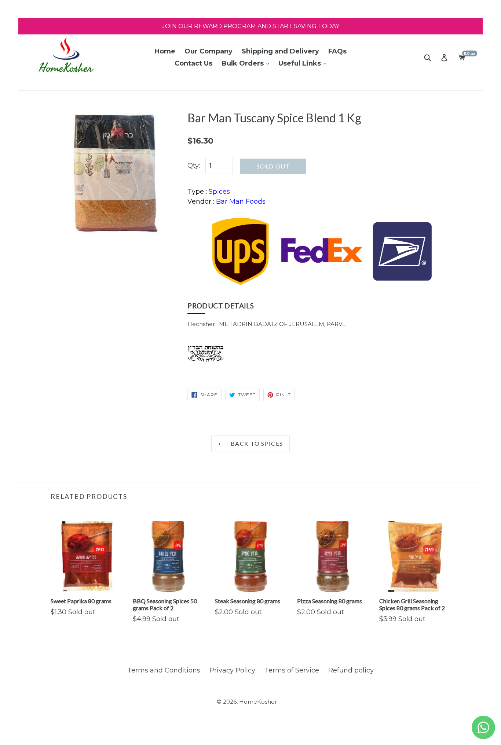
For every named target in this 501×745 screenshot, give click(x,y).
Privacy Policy (232, 670)
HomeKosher (258, 701)
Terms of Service (291, 670)
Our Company (208, 51)
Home (164, 51)
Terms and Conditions (163, 670)
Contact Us (193, 63)
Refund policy (351, 670)
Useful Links (300, 63)
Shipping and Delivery (280, 51)
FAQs (337, 51)
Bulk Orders (244, 63)
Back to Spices (256, 443)
